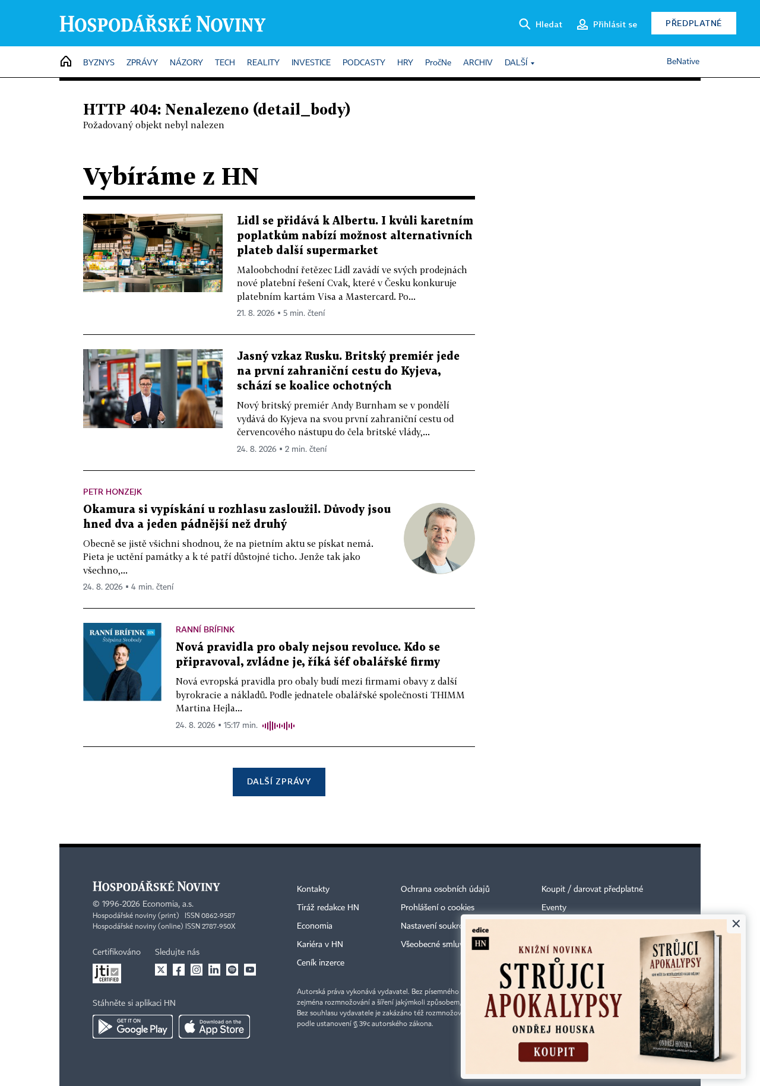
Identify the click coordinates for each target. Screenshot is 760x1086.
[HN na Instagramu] (196, 970)
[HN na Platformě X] (161, 970)
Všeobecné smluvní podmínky (455, 945)
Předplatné (694, 23)
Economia (314, 926)
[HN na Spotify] (232, 970)
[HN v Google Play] (133, 1026)
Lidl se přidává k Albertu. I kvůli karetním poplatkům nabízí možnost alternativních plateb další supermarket (355, 236)
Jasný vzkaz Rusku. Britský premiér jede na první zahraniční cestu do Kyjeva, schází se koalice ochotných (348, 371)
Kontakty (313, 889)
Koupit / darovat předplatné (592, 889)
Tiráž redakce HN (328, 908)
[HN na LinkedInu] (214, 970)
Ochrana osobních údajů (445, 889)
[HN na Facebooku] (179, 970)
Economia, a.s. (168, 904)
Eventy (554, 908)
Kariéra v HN (320, 945)
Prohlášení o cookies (437, 908)
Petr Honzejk (112, 491)
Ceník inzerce (320, 963)
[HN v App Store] (214, 1026)
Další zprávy (279, 781)
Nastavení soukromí (437, 926)
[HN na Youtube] (250, 970)
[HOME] (66, 62)
